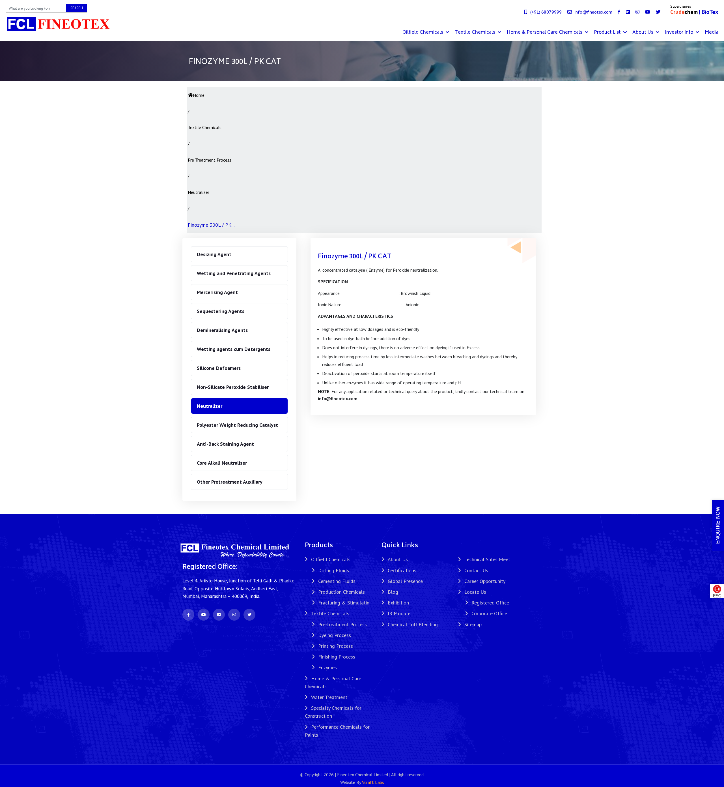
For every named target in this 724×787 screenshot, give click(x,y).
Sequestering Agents (220, 311)
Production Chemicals (341, 592)
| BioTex (708, 12)
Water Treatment (329, 697)
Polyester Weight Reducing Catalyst (237, 425)
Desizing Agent (214, 254)
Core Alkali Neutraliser (222, 463)
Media (711, 33)
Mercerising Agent (217, 292)
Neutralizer (209, 406)
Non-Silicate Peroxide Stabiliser (233, 387)
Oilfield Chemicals (423, 33)
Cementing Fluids (336, 581)
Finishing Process (336, 656)
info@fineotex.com (593, 12)
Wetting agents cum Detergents (233, 349)
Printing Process (335, 646)
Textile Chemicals (475, 33)
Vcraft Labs (373, 782)
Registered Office (490, 602)
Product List (608, 33)
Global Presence (405, 581)
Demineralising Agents (222, 330)
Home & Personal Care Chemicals (545, 33)
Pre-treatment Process (342, 624)
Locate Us (475, 592)
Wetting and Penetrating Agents (234, 273)
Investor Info (679, 33)
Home (198, 95)
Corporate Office (489, 613)
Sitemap (473, 624)
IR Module (399, 613)
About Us (643, 33)
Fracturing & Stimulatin (343, 602)
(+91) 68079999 (546, 12)
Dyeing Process (334, 635)
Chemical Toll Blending (413, 624)
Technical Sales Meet (487, 559)
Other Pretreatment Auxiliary (229, 482)
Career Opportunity (484, 581)
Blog (393, 592)
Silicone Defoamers (219, 368)
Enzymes (327, 667)
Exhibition (398, 602)
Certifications (402, 570)
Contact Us (476, 570)
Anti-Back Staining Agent (225, 444)
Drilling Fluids (333, 570)
